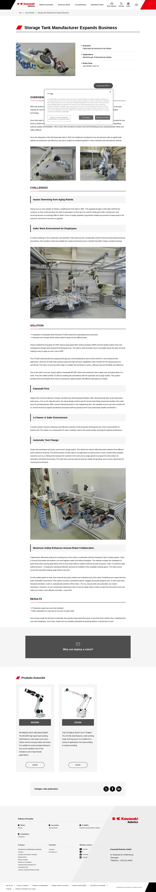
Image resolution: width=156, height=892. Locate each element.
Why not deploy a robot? (78, 649)
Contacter (51, 849)
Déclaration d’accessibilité (97, 886)
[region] (78, 107)
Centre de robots (64, 5)
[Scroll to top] (150, 887)
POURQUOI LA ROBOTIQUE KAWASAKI (29, 849)
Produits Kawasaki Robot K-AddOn (90, 828)
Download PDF (105, 86)
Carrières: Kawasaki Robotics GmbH (28, 870)
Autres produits (53, 828)
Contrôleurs (21, 837)
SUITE (35, 765)
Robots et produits (46, 5)
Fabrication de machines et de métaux (97, 48)
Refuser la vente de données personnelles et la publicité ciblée (59, 118)
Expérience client (97, 5)
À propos (20, 852)
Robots (20, 828)
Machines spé (88, 57)
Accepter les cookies (102, 117)
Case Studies (29, 13)
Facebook (84, 855)
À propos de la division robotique (27, 854)
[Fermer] (110, 91)
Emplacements (22, 857)
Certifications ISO (23, 867)
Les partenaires (80, 5)
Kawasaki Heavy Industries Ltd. (27, 865)
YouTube (84, 849)
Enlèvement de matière (103, 57)
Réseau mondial (23, 859)
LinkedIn (83, 858)
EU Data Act (52, 852)
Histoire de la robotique (25, 862)
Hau (20, 13)
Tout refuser (86, 117)
